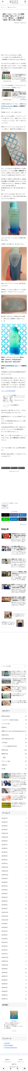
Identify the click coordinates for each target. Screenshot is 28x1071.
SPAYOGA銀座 (8, 1045)
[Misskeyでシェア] (23, 652)
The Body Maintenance (10, 1047)
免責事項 (7, 1059)
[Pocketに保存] (17, 656)
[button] (22, 519)
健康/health (22, 467)
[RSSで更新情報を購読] (15, 1031)
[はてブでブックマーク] (11, 656)
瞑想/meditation (6, 467)
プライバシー (20, 1061)
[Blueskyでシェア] (17, 652)
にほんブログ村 (4, 507)
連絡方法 (14, 1064)
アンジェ (14, 1021)
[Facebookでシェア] (5, 656)
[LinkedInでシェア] (14, 660)
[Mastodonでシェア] (11, 652)
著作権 (20, 1059)
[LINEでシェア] (23, 656)
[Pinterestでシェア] (8, 660)
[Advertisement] (14, 38)
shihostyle (7, 1043)
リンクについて (7, 1061)
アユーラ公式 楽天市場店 (8, 391)
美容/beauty (14, 467)
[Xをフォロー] (13, 1031)
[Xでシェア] (5, 652)
